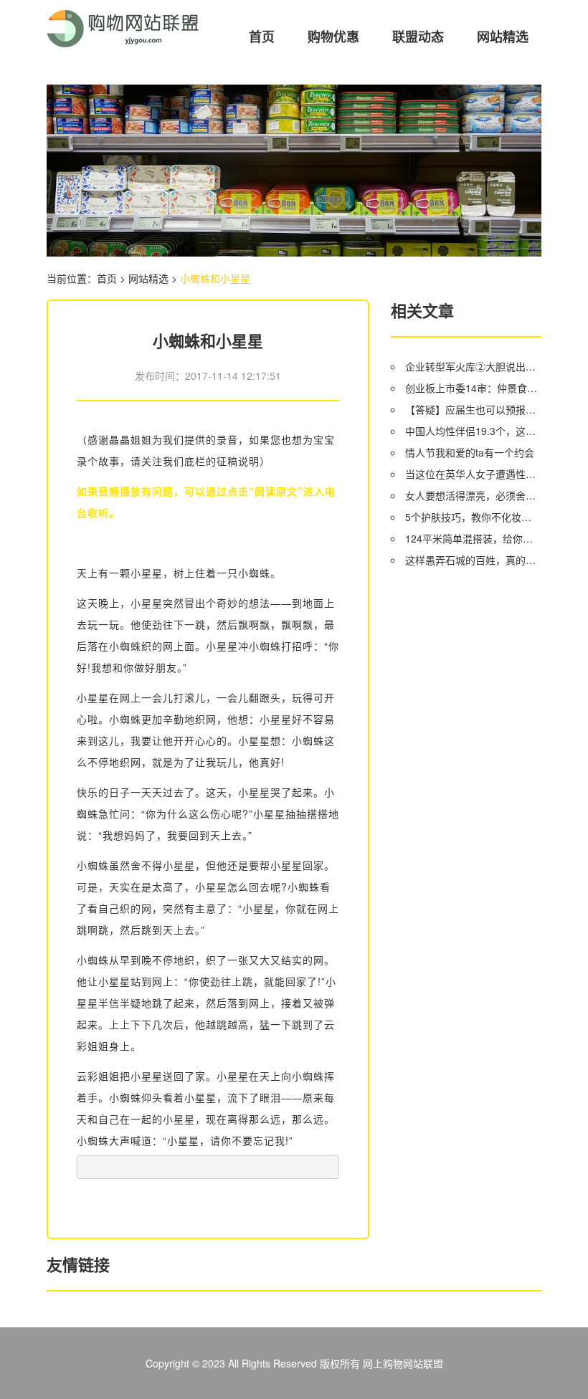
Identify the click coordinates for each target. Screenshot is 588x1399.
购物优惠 (333, 36)
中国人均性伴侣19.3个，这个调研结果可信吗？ (473, 431)
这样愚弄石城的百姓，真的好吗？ (473, 560)
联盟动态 (418, 36)
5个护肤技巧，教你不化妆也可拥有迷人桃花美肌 (473, 517)
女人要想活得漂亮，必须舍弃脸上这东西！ (473, 495)
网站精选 (502, 36)
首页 (262, 36)
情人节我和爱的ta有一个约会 (469, 452)
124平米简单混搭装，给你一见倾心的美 (473, 538)
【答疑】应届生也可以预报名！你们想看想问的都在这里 (473, 409)
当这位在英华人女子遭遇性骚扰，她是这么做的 (473, 474)
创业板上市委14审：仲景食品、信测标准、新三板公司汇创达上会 (473, 388)
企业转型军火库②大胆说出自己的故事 (473, 366)
